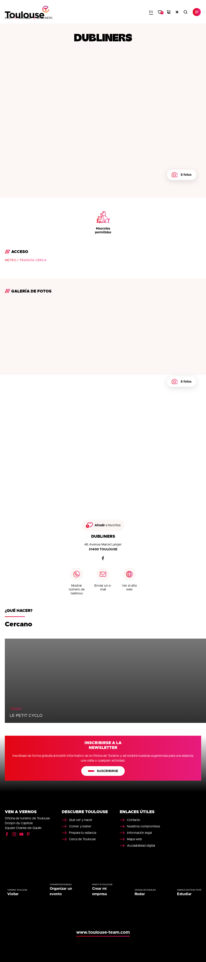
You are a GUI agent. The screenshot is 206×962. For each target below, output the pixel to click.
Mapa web (134, 839)
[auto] (177, 12)
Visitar (13, 894)
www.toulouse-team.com (103, 932)
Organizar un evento (61, 891)
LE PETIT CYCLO (26, 716)
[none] (151, 12)
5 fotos (186, 174)
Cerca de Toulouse (82, 839)
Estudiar (184, 894)
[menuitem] (151, 12)
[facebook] (103, 558)
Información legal (139, 832)
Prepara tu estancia (82, 832)
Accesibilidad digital (141, 845)
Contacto (133, 820)
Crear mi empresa (99, 891)
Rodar (140, 894)
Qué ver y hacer (80, 820)
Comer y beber (80, 826)
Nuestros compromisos (143, 826)
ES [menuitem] (151, 11)
